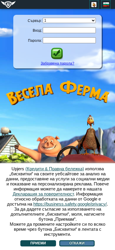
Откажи (77, 243)
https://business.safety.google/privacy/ (70, 203)
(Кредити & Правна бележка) (54, 168)
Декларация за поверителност (43, 193)
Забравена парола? (57, 63)
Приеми (38, 243)
